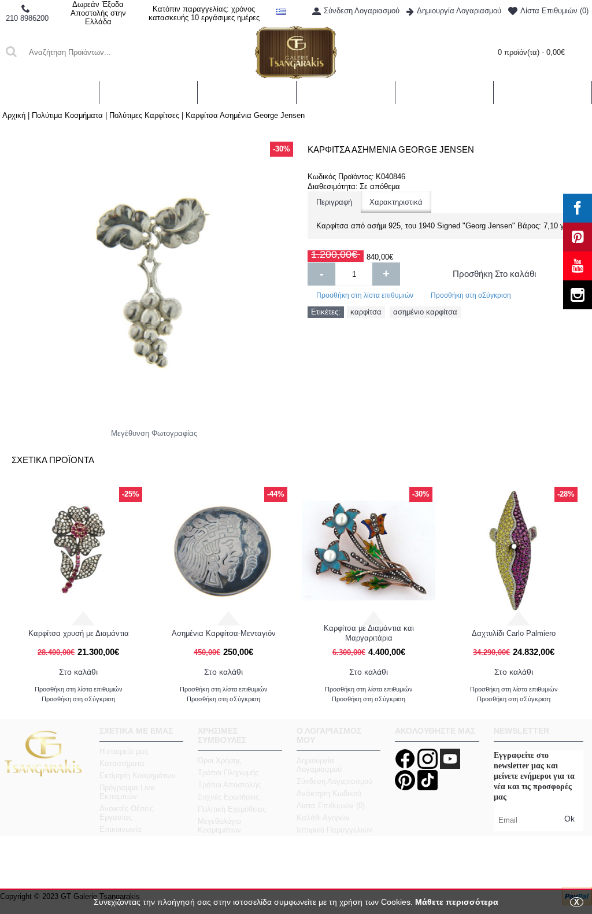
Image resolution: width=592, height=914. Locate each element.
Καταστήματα (122, 763)
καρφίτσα (366, 312)
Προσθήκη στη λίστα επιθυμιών (364, 295)
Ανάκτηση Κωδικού (329, 793)
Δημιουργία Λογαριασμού (319, 765)
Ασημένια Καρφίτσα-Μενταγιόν (224, 633)
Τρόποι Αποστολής (229, 784)
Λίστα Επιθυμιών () (331, 805)
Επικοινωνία (120, 829)
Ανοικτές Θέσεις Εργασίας (126, 813)
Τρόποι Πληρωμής (228, 772)
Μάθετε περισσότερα (456, 901)
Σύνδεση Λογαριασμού (334, 781)
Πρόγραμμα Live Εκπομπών (126, 792)
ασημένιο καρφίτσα (425, 312)
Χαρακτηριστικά (396, 202)
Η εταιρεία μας (123, 751)
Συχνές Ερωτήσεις (228, 797)
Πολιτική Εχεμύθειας (232, 809)
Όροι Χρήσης (219, 760)
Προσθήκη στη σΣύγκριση (471, 295)
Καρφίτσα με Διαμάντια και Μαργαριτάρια (369, 633)
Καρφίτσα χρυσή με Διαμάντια (78, 633)
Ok (569, 818)
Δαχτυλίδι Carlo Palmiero (514, 633)
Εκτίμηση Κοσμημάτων (137, 775)
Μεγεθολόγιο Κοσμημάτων (219, 825)
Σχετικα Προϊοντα (53, 460)
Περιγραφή (334, 202)
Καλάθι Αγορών (323, 817)
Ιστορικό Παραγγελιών (334, 830)
